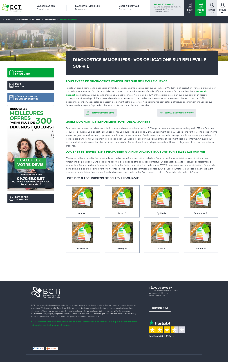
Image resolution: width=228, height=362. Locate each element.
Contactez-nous (160, 308)
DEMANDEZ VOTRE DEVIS (103, 113)
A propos (65, 325)
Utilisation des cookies (69, 321)
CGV (33, 321)
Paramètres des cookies (95, 321)
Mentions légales (47, 321)
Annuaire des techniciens (45, 325)
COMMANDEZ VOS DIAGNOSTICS (179, 113)
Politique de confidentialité (123, 321)
